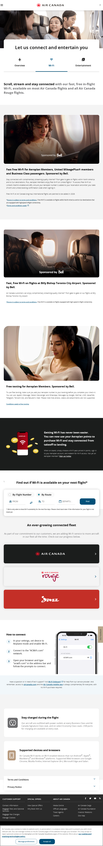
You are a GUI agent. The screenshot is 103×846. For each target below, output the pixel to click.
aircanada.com (30, 684)
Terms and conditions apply (18, 206)
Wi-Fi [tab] (51, 65)
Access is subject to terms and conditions (22, 200)
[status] (20, 494)
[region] (51, 835)
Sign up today (65, 456)
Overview (20, 65)
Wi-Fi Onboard (55, 682)
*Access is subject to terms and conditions (21, 302)
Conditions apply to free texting (17, 404)
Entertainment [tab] (83, 65)
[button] (1, 5)
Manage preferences (26, 841)
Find (87, 501)
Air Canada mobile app (53, 684)
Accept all (47, 841)
